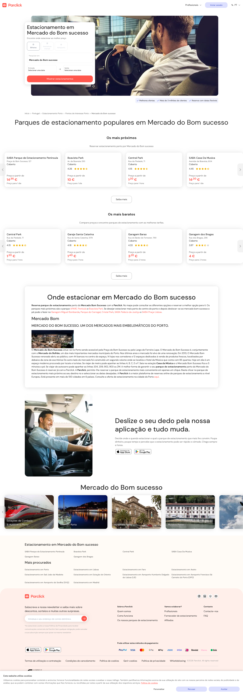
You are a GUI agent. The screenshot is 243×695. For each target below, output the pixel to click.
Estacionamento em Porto (37, 569)
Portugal (36, 113)
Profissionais (170, 611)
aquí (156, 376)
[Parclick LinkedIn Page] (204, 596)
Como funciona (125, 615)
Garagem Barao (32, 556)
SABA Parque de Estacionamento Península (44, 551)
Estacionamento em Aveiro (184, 569)
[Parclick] (12, 5)
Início (27, 113)
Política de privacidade (153, 660)
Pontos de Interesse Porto (77, 113)
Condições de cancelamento (80, 660)
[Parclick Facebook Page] (210, 596)
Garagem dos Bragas (83, 556)
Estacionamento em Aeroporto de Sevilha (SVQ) (47, 582)
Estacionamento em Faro (134, 569)
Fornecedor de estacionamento (180, 615)
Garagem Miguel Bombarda (65, 312)
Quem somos (124, 611)
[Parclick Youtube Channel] (216, 596)
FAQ (206, 615)
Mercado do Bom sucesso (103, 113)
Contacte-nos (211, 611)
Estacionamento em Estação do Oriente (92, 574)
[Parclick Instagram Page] (199, 596)
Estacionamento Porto (52, 113)
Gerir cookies (130, 660)
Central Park (128, 551)
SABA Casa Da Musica (182, 551)
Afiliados (168, 620)
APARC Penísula (78, 308)
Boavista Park (96, 308)
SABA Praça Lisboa (152, 312)
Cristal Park (108, 312)
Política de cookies (109, 660)
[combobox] (62, 59)
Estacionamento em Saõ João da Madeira (44, 574)
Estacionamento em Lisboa (86, 569)
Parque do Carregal (91, 312)
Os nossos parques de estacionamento (137, 620)
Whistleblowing (178, 660)
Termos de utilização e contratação (43, 660)
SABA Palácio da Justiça (127, 312)
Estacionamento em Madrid (86, 582)
